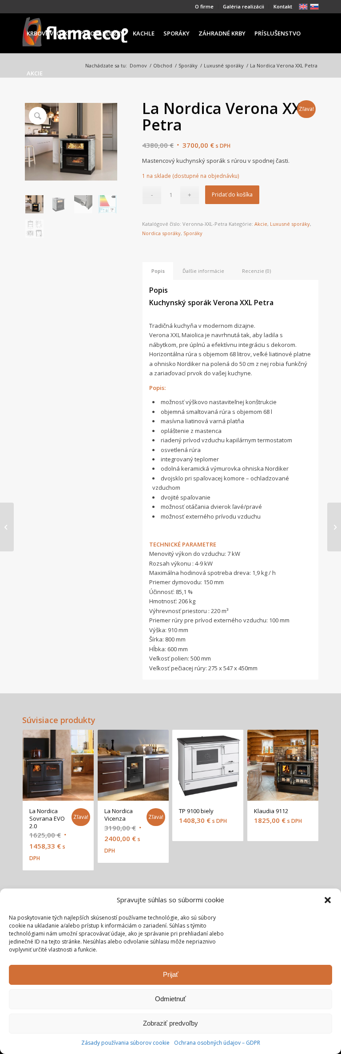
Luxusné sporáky (290, 223)
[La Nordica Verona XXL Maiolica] (7, 527)
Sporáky (192, 233)
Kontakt (283, 6)
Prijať (170, 974)
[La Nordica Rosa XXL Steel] (334, 527)
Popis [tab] (158, 270)
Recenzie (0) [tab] (256, 270)
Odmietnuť (170, 999)
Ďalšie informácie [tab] (203, 270)
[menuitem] (204, 6)
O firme (204, 6)
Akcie (260, 223)
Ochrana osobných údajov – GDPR (217, 1042)
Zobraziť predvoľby (170, 1023)
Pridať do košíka (232, 194)
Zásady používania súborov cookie (125, 1042)
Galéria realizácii (243, 6)
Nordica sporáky (161, 233)
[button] (327, 900)
